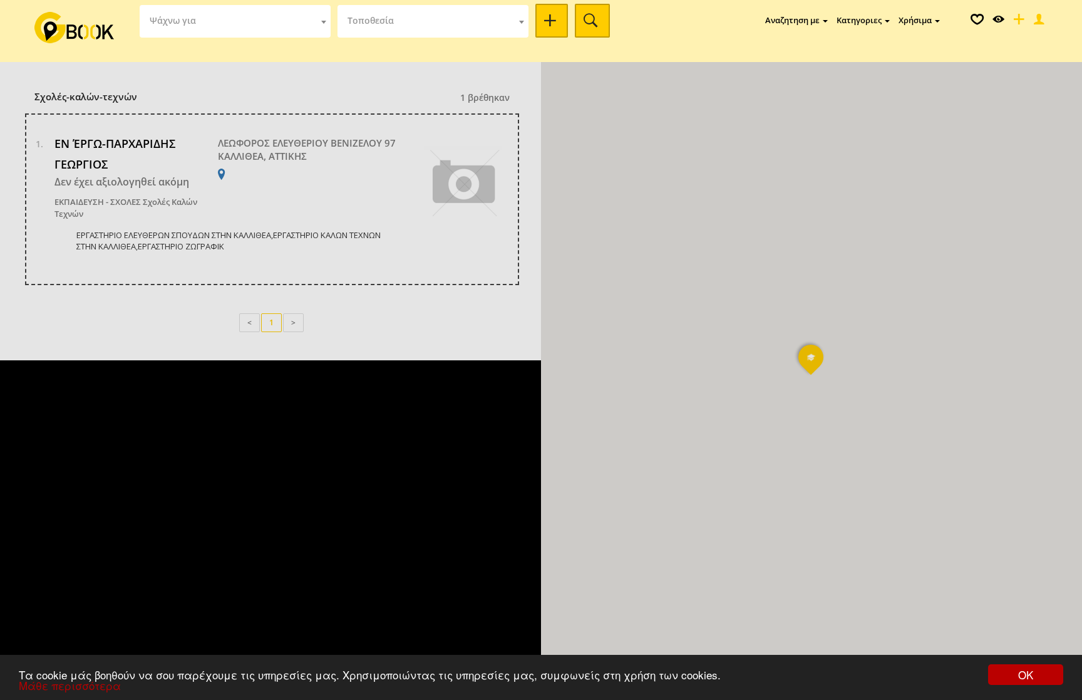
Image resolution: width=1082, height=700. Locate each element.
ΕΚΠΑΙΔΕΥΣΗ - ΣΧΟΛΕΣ (97, 201)
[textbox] (235, 21)
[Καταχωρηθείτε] (1017, 22)
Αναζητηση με (793, 20)
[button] (811, 365)
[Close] (1038, 22)
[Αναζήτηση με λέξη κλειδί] (551, 21)
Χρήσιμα (916, 20)
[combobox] (235, 21)
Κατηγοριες (860, 20)
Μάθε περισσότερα (70, 685)
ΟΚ (1025, 674)
